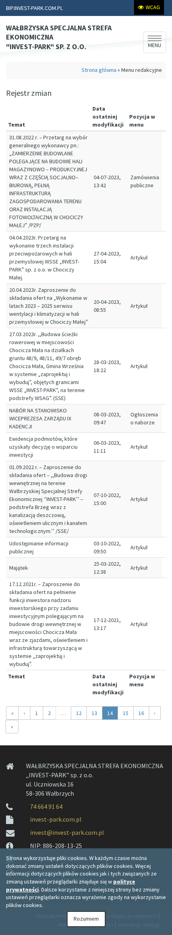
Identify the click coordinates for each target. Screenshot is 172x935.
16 (141, 713)
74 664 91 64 (46, 806)
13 (94, 713)
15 (125, 713)
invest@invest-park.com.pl (67, 832)
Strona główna (99, 69)
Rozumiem (86, 918)
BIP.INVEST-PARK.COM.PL (34, 8)
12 (79, 713)
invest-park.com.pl (56, 819)
